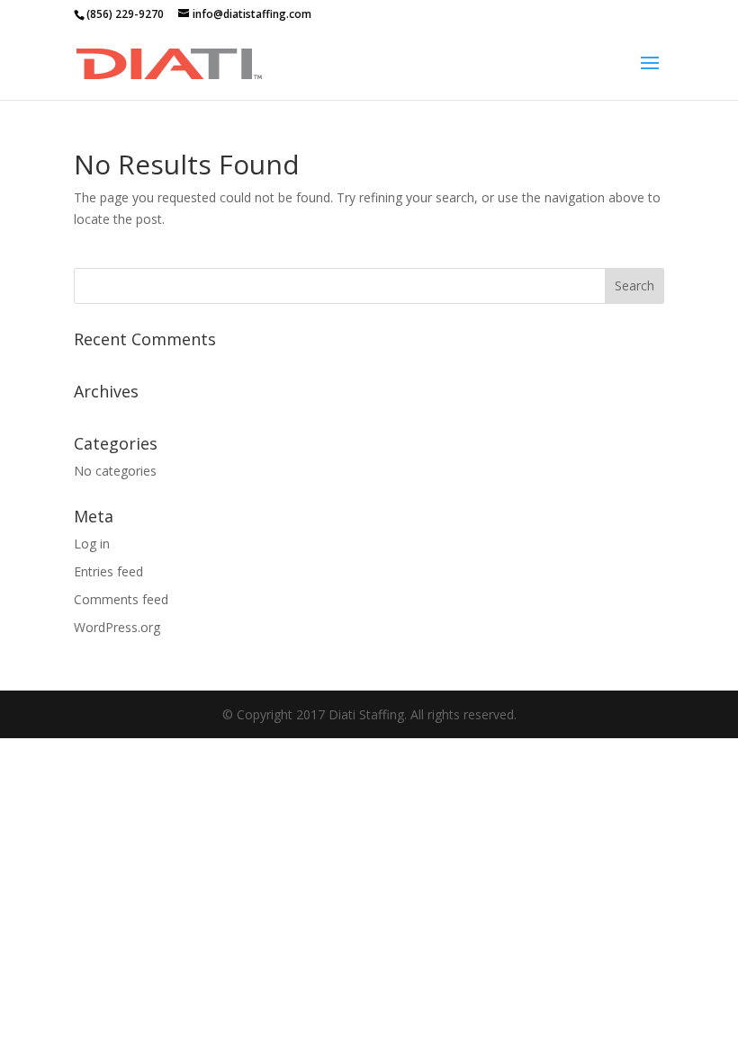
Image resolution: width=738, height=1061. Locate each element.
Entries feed (108, 571)
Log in (92, 543)
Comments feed (121, 599)
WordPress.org (117, 627)
